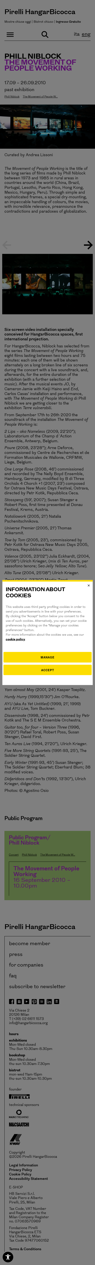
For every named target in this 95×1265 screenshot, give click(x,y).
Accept (47, 670)
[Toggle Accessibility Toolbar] (8, 1257)
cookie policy (15, 639)
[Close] (88, 585)
